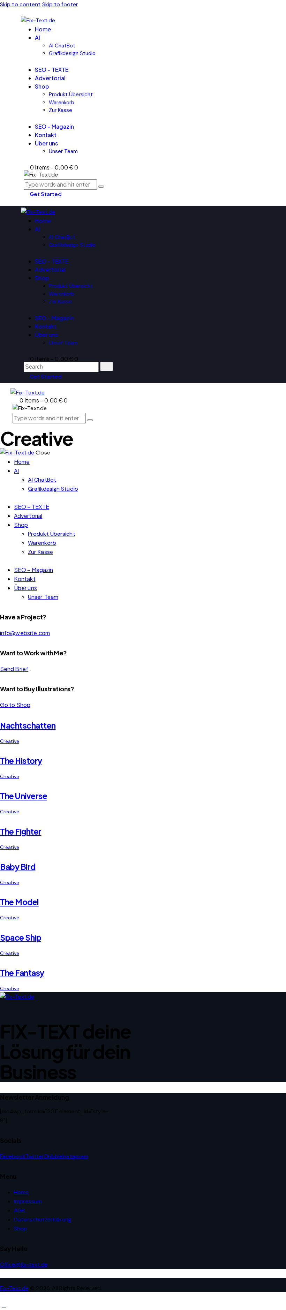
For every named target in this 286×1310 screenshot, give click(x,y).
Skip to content (20, 4)
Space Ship (20, 937)
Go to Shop (15, 704)
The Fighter (21, 831)
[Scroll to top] (4, 1305)
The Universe (23, 796)
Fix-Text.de (14, 1288)
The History (21, 761)
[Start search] (106, 366)
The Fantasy (22, 973)
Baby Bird (18, 867)
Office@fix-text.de (24, 1264)
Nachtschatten (28, 725)
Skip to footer (60, 4)
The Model (19, 902)
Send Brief (14, 668)
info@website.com (25, 633)
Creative (9, 741)
